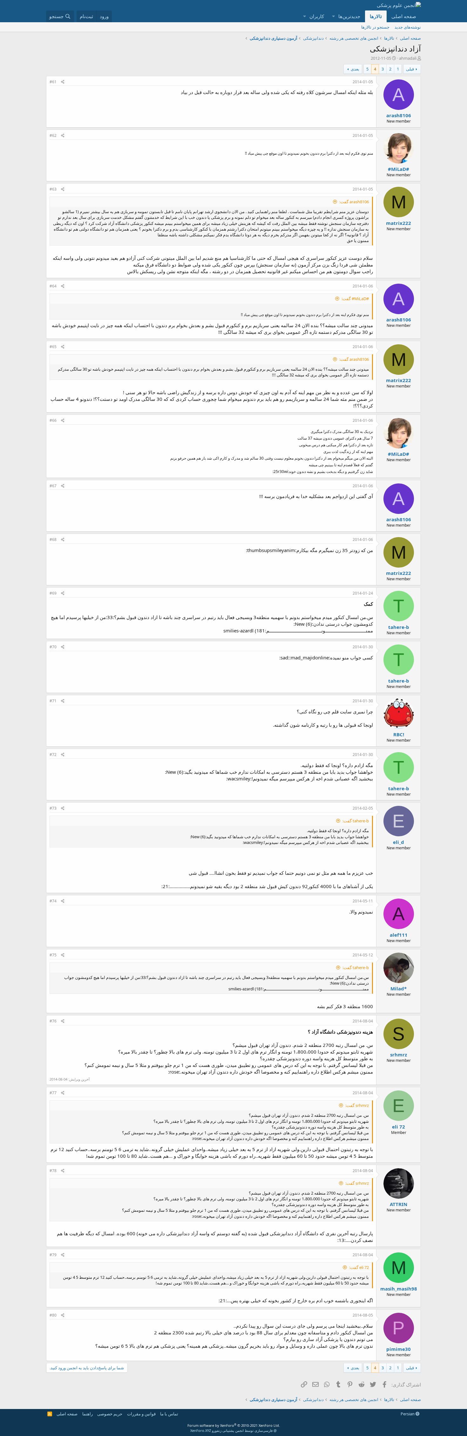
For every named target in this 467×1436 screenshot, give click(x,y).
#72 (53, 754)
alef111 (399, 935)
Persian (408, 1414)
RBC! (398, 734)
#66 (53, 420)
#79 (53, 1254)
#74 (53, 901)
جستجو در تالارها (375, 27)
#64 (53, 286)
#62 (53, 135)
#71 (53, 701)
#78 (53, 1170)
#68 (53, 539)
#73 (53, 808)
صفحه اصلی (403, 16)
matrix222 (398, 223)
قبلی (410, 69)
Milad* (398, 988)
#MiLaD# (398, 169)
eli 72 (398, 1126)
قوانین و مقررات (141, 1414)
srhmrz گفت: (357, 1105)
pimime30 (398, 1349)
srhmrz (398, 1054)
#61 (53, 81)
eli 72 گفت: (359, 1267)
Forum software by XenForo (233, 1425)
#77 (53, 1093)
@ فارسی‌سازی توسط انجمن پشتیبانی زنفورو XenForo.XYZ (233, 1430)
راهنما (87, 1414)
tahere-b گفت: (355, 821)
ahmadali (407, 58)
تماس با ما (169, 1414)
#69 (53, 593)
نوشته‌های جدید (408, 27)
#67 (53, 486)
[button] (333, 16)
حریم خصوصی (109, 1414)
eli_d (398, 842)
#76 (53, 1021)
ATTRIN (398, 1204)
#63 (53, 189)
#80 (53, 1315)
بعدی (355, 69)
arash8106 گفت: (354, 202)
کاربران (316, 16)
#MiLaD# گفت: (355, 298)
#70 (53, 647)
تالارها (376, 16)
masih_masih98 (398, 1288)
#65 (53, 346)
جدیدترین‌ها (349, 16)
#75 (53, 955)
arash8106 (398, 115)
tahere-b (398, 627)
